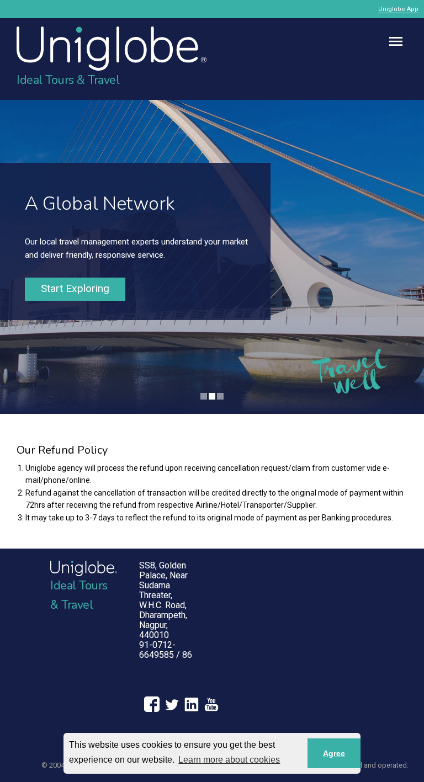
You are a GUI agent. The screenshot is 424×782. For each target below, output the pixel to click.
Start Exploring (75, 288)
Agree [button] (334, 753)
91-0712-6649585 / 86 (165, 650)
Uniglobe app (398, 9)
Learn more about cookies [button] (229, 759)
